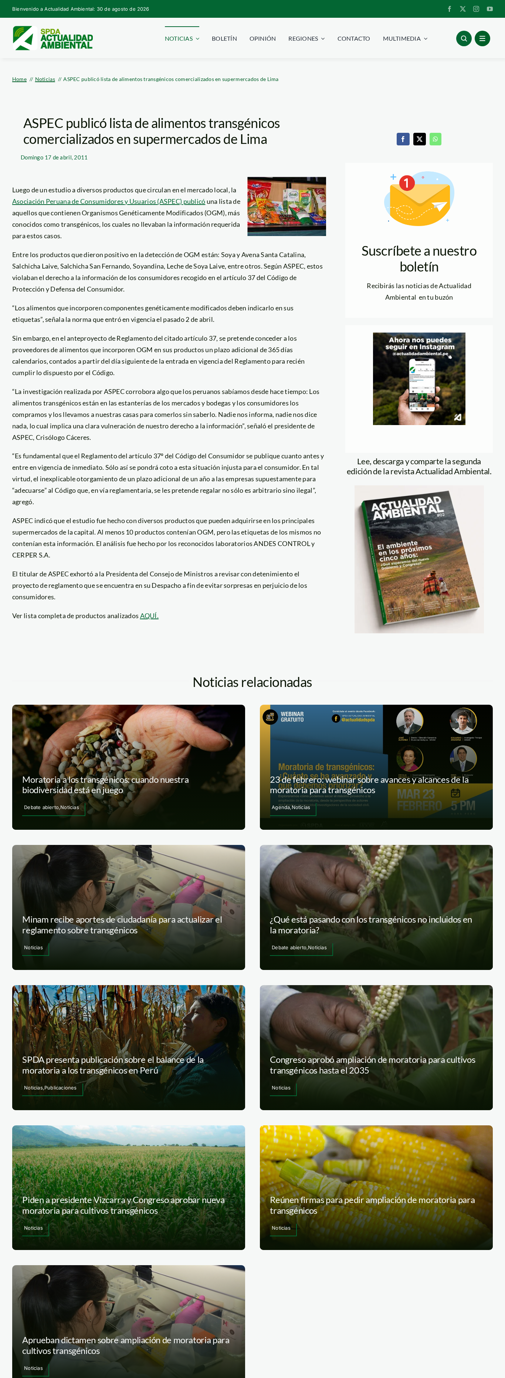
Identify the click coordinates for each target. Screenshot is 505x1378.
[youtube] (490, 9)
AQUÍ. (149, 615)
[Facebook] (403, 139)
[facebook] (450, 9)
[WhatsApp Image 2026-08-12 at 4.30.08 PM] (419, 489)
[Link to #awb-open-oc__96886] (464, 38)
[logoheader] (52, 28)
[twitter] (463, 9)
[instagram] (476, 9)
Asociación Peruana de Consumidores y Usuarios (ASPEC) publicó (108, 201)
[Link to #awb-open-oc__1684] (482, 38)
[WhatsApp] (435, 139)
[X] (419, 139)
